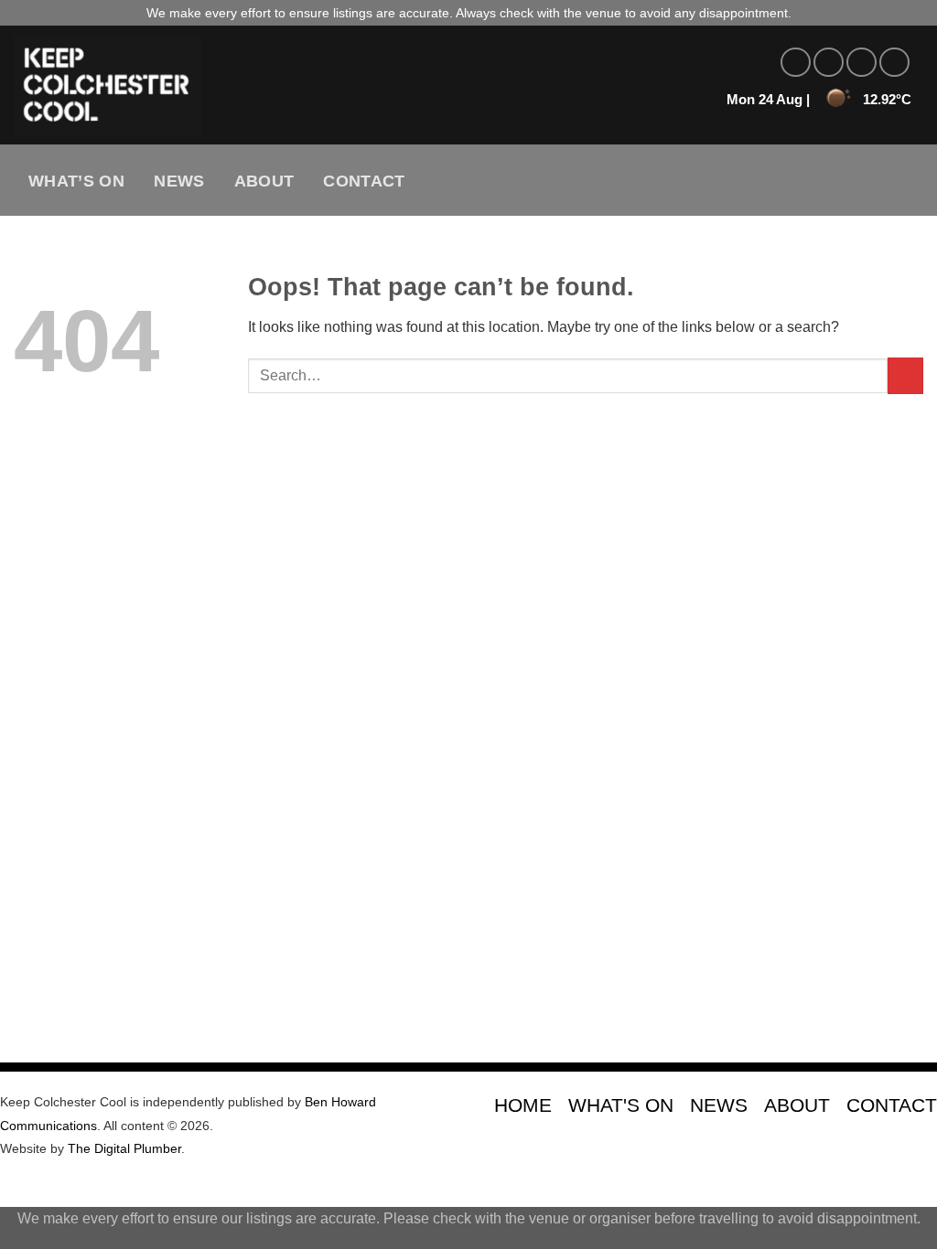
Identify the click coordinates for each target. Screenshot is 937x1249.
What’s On (76, 181)
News (179, 181)
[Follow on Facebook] (796, 63)
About (264, 181)
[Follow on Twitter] (861, 63)
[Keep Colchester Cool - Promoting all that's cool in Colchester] (298, 85)
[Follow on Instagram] (828, 63)
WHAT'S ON (620, 1105)
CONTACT (891, 1105)
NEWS (719, 1105)
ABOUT (797, 1105)
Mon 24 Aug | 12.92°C (819, 99)
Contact (363, 181)
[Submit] (905, 375)
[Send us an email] (894, 63)
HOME (523, 1105)
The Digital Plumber (124, 1148)
